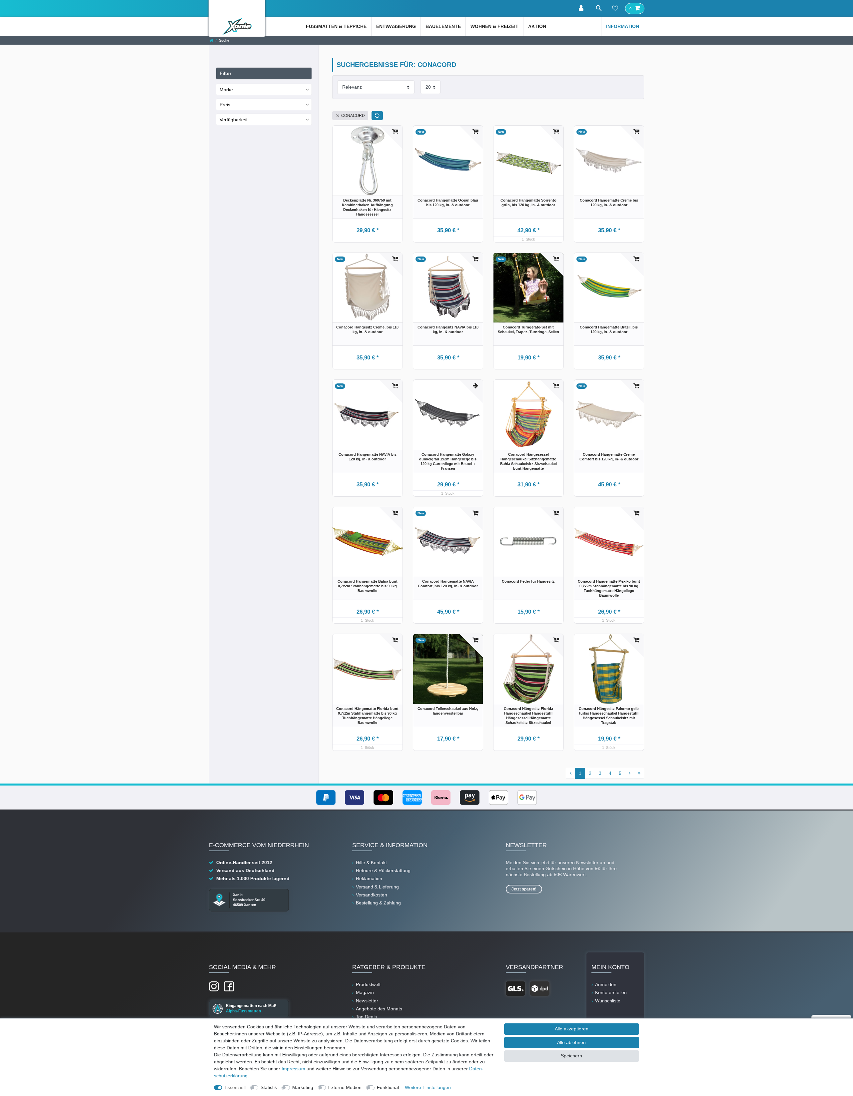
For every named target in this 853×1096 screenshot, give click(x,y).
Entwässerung (396, 26)
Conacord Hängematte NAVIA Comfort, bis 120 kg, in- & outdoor (448, 583)
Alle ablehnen (571, 1042)
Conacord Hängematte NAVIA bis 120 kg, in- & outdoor (368, 456)
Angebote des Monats (379, 1008)
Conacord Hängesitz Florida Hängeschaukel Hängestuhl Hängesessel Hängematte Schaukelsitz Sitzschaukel (528, 716)
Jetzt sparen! (523, 889)
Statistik (269, 1087)
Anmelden (605, 984)
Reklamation (369, 878)
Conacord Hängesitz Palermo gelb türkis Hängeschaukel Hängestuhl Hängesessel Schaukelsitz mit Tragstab (609, 716)
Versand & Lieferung (377, 886)
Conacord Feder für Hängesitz (528, 581)
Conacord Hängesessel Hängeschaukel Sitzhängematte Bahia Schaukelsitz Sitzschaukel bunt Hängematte (528, 461)
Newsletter (367, 1000)
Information (622, 26)
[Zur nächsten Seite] (629, 773)
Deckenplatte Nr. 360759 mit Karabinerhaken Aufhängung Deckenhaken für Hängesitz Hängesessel (367, 207)
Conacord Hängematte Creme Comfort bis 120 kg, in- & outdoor (608, 456)
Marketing (302, 1087)
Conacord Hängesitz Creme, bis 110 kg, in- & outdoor (367, 329)
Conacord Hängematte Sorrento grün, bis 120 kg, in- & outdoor (528, 202)
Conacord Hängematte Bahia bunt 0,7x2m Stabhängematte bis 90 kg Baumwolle (368, 586)
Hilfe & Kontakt (371, 862)
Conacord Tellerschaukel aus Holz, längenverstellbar (448, 711)
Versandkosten (371, 894)
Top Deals (366, 1016)
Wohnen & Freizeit (494, 26)
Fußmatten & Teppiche (336, 26)
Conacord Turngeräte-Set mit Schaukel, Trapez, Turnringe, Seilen (528, 329)
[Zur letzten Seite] (639, 773)
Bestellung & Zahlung (378, 902)
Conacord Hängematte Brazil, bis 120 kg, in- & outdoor (609, 329)
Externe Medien (345, 1087)
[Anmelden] (581, 8)
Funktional (388, 1087)
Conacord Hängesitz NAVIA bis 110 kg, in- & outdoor (448, 329)
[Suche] (598, 8)
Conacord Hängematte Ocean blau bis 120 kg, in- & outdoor (448, 202)
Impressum (293, 1068)
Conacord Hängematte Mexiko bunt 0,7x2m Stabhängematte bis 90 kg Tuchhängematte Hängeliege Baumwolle (609, 588)
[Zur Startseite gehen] (211, 40)
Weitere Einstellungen (428, 1087)
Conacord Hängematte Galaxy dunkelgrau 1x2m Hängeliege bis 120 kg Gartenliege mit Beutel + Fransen (447, 461)
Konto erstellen (611, 992)
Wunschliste (607, 1000)
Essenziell (235, 1087)
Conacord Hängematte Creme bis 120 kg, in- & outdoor (609, 202)
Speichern (571, 1055)
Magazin (365, 992)
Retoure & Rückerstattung (383, 870)
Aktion (537, 26)
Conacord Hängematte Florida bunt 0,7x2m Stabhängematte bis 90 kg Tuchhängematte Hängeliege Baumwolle (367, 716)
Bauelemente (443, 26)
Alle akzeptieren (571, 1028)
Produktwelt (368, 984)
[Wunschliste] (615, 8)
